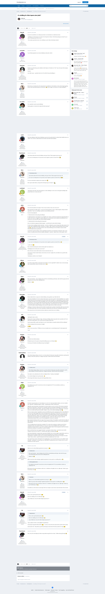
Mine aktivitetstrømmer (50, 8)
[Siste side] (29, 28)
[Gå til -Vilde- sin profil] (22, 386)
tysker (75, 101)
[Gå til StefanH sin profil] (72, 79)
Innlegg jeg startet (41, 8)
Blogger (23, 5)
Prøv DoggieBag (35, 5)
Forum (19, 5)
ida (22, 445)
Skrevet (79, 54)
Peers (22, 276)
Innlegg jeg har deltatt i (32, 8)
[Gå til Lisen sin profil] (72, 105)
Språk (32, 590)
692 (23, 111)
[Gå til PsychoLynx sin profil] (22, 156)
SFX (22, 314)
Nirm (22, 83)
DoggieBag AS (52, 591)
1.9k (22, 344)
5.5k (23, 93)
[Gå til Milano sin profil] (22, 264)
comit (22, 134)
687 (23, 197)
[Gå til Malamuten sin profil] (72, 93)
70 (22, 269)
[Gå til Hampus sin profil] (22, 338)
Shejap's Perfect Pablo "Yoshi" (79, 53)
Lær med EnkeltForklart (70, 590)
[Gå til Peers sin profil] (22, 280)
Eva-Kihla (22, 101)
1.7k (22, 41)
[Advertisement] (43, 124)
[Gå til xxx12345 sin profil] (22, 54)
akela (22, 205)
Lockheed (22, 188)
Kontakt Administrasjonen (39, 590)
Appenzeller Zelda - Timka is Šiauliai (80, 65)
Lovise (75, 108)
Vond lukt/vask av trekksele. (79, 100)
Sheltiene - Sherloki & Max (78, 58)
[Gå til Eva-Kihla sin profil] (22, 105)
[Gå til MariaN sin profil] (19, 19)
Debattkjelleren (30, 19)
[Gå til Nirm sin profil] (22, 87)
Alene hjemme (76, 78)
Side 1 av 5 (33, 28)
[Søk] (87, 6)
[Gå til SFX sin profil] (22, 318)
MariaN (23, 18)
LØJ (75, 54)
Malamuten (76, 94)
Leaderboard (28, 5)
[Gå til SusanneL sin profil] (22, 69)
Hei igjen (75, 72)
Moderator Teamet (54, 590)
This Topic (82, 5)
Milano (22, 260)
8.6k (23, 324)
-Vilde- (22, 382)
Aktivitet (18, 8)
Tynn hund (76, 104)
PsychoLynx (22, 153)
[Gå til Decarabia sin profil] (22, 298)
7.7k (23, 285)
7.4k (23, 455)
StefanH (76, 79)
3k (22, 214)
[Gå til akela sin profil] (22, 209)
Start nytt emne (66, 23)
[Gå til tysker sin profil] (72, 101)
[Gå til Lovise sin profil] (72, 108)
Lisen (75, 105)
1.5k (22, 392)
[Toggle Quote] (29, 173)
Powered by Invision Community (52, 592)
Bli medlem (85, 2)
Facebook (42, 5)
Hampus (22, 334)
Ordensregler (47, 590)
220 (23, 144)
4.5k (23, 162)
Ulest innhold (23, 8)
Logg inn (79, 2)
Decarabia (22, 294)
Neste (27, 28)
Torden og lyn (76, 107)
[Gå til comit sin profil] (22, 138)
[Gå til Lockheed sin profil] (22, 192)
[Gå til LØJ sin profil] (72, 54)
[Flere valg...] (68, 32)
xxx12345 (22, 50)
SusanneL (22, 65)
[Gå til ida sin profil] (22, 449)
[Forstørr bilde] (46, 87)
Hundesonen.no (21, 2)
